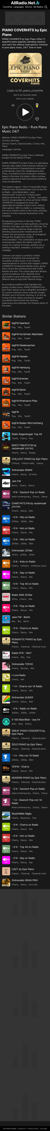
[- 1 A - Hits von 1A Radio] (6, 758)
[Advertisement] (25, 18)
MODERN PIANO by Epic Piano (29, 777)
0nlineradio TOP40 (22, 664)
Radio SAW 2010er (22, 594)
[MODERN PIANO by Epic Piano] (6, 780)
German (17, 149)
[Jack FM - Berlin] (6, 619)
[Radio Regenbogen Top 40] (6, 436)
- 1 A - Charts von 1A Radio (27, 686)
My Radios (38, 7)
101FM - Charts (20, 766)
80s (13, 621)
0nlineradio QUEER (22, 697)
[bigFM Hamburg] (6, 370)
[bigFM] (6, 414)
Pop (13, 327)
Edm (31, 510)
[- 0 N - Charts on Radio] (6, 630)
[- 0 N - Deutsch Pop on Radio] (6, 494)
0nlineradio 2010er (22, 550)
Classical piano (25, 143)
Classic (40, 463)
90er (20, 724)
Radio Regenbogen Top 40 (27, 434)
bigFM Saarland (20, 323)
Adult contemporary (21, 496)
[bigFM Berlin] (6, 392)
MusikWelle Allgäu (22, 813)
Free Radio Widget (10, 1128)
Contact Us (22, 1128)
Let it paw (43, 1128)
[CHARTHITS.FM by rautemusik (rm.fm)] (6, 505)
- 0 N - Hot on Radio (23, 528)
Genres (28, 7)
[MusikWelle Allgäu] (6, 816)
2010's (15, 554)
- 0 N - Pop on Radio (23, 606)
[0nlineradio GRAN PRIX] (6, 882)
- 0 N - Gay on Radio (23, 572)
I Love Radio (19, 675)
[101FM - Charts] (6, 769)
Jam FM (16, 481)
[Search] (46, 7)
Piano (4, 146)
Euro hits (33, 884)
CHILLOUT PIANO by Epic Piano (30, 458)
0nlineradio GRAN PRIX (25, 880)
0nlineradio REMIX (22, 470)
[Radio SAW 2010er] (6, 597)
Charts (13, 143)
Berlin (14, 485)
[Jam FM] (6, 483)
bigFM (15, 411)
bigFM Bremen (20, 378)
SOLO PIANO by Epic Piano (27, 744)
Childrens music (38, 565)
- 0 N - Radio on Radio (24, 708)
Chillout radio (27, 463)
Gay (31, 577)
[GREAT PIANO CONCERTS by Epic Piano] (6, 733)
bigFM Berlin (19, 389)
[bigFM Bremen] (6, 381)
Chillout (15, 463)
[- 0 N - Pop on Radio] (6, 608)
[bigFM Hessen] (6, 358)
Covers (36, 143)
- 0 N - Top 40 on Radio (25, 583)
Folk (34, 818)
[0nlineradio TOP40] (6, 666)
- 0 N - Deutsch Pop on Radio (28, 492)
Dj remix (33, 474)
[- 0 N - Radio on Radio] (6, 711)
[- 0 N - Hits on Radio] (6, 519)
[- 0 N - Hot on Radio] (6, 530)
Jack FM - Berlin (21, 617)
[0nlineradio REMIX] (6, 472)
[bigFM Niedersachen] (6, 347)
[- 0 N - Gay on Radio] (6, 575)
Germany (15, 140)
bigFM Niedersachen (23, 345)
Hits (42, 143)
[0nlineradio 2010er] (6, 553)
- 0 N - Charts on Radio (25, 628)
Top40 (27, 327)
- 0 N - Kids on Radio (23, 561)
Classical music (39, 646)
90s (19, 621)
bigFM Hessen (20, 356)
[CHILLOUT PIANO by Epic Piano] (6, 461)
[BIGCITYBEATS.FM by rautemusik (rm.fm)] (6, 447)
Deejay (32, 452)
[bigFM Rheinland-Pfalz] (6, 403)
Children (25, 565)
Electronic (25, 818)
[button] (25, 112)
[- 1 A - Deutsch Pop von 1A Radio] (6, 802)
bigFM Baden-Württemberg (27, 423)
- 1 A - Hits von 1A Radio (25, 755)
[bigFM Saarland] (6, 325)
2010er (23, 554)
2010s (32, 554)
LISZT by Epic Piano (23, 869)
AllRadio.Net (23, 2)
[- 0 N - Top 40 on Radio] (6, 586)
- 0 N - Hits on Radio (23, 517)
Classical (25, 646)
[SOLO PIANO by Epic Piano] (6, 746)
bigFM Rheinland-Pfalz (24, 400)
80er (31, 521)
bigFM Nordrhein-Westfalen (27, 334)
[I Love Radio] (6, 677)
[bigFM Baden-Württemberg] (6, 425)
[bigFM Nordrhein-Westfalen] (6, 336)
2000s (24, 521)
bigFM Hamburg (21, 367)
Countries (7, 7)
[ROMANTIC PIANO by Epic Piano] (6, 641)
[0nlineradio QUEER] (6, 699)
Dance (24, 452)
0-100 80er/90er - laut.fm (26, 719)
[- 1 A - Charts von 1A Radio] (6, 688)
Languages (19, 7)
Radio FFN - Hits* (22, 653)
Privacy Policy (33, 1128)
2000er (15, 521)
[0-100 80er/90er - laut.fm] (6, 722)
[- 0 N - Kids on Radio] (6, 564)
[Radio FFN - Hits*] (6, 655)
